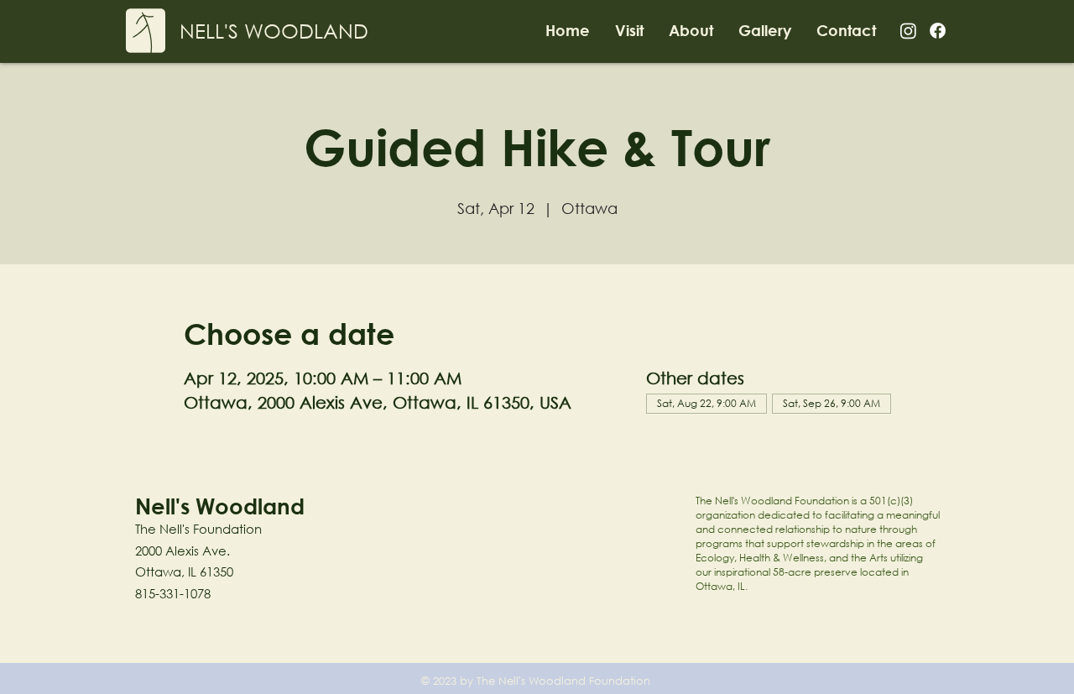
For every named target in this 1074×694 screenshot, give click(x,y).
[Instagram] (908, 30)
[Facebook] (937, 30)
